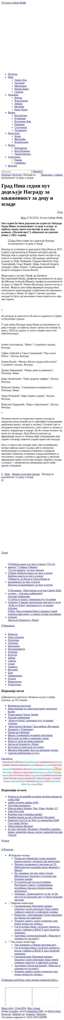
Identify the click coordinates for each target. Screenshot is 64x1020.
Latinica (58, 174)
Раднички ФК (36, 769)
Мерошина (20, 85)
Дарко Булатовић (43, 778)
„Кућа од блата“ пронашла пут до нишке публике (30, 607)
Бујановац (20, 118)
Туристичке (14, 684)
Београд (27, 769)
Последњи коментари (23, 941)
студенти (48, 765)
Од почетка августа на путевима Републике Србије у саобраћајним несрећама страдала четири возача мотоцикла (33, 886)
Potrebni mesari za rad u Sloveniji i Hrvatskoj (31, 817)
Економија (14, 646)
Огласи (12, 678)
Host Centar (54, 1011)
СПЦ (47, 781)
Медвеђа (19, 106)
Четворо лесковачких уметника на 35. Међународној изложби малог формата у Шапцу (37, 867)
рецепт (6, 778)
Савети (12, 660)
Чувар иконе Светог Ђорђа (23, 714)
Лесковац (13, 94)
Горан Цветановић (32, 762)
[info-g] (53, 980)
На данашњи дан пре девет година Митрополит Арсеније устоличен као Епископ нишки (35, 876)
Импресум (18, 1014)
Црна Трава (20, 109)
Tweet (4, 552)
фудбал (59, 762)
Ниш (10, 77)
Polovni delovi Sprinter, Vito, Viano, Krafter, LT (33, 808)
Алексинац (14, 156)
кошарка (5, 775)
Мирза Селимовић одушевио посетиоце (30, 735)
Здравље (12, 666)
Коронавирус (18, 769)
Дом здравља (31, 784)
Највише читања (20, 855)
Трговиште (20, 130)
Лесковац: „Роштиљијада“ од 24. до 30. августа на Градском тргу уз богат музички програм (38, 896)
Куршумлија (21, 142)
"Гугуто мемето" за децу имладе (26, 570)
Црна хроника (16, 637)
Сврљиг (18, 91)
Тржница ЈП (7, 769)
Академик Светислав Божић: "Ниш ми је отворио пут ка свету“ (37, 937)
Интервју (13, 669)
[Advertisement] (32, 38)
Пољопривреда (16, 649)
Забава (11, 657)
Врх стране (34, 1008)
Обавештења (15, 675)
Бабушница (20, 148)
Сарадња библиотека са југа (23, 753)
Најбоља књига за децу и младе (25, 576)
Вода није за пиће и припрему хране (28, 738)
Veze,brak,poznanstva (19, 805)
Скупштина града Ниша (43, 772)
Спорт (11, 663)
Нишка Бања (21, 88)
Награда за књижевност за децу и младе (30, 584)
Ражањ (18, 159)
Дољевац (19, 83)
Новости (13, 634)
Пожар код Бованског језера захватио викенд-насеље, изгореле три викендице (37, 860)
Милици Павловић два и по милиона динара (33, 750)
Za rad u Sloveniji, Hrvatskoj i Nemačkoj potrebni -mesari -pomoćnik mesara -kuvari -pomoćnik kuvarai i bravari (35, 832)
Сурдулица (20, 127)
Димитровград (22, 154)
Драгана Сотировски (19, 765)
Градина (31, 765)
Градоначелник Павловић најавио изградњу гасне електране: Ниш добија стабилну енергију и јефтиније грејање (36, 909)
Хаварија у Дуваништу (21, 729)
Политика (13, 640)
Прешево (19, 124)
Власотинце (21, 100)
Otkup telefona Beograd (20, 826)
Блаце (17, 136)
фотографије (8, 772)
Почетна (12, 74)
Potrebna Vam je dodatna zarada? (25, 814)
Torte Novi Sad (16, 811)
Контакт (12, 165)
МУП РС (21, 781)
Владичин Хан (22, 121)
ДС (52, 778)
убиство (14, 781)
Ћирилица (47, 174)
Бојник (18, 97)
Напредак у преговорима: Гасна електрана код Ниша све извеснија (38, 916)
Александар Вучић (10, 762)
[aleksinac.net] (9, 980)
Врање (11, 112)
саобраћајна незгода (48, 762)
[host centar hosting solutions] (33, 980)
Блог (10, 672)
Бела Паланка (22, 151)
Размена (30, 1014)
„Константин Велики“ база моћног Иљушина (33, 726)
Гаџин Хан (20, 80)
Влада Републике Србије (19, 775)
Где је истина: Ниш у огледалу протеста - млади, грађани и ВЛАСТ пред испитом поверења (37, 929)
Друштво (13, 643)
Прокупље (14, 133)
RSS (23, 1008)
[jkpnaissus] (8, 625)
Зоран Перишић (36, 775)
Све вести (6, 758)
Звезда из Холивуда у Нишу (23, 620)
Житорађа (20, 139)
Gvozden (13, 1011)
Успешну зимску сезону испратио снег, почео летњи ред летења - (36, 922)
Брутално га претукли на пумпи (26, 747)
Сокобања (20, 162)
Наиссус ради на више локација (25, 741)
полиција (57, 778)
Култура (17, 174)
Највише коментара (22, 903)
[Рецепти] (7, 849)
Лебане (18, 103)
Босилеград (20, 115)
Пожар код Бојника (18, 732)
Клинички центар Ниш (52, 775)
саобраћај (6, 765)
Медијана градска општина (20, 778)
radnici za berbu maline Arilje (23, 802)
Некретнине (14, 681)
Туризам (12, 652)
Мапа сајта (7, 1008)
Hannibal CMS (35, 1011)
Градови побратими (19, 717)
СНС (34, 778)
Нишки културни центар (26, 474)
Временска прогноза (19, 705)
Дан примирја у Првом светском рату (35, 944)
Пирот (11, 145)
